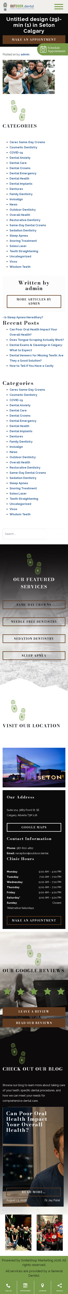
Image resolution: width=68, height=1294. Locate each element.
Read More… (33, 1192)
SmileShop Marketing (37, 1260)
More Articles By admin (34, 301)
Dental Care (18, 163)
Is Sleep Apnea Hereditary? (23, 317)
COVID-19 (16, 152)
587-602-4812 (25, 848)
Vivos (13, 261)
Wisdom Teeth (20, 266)
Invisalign (16, 199)
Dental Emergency (23, 173)
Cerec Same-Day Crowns (27, 142)
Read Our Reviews (34, 1023)
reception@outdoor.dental (32, 853)
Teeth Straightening (24, 251)
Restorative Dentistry (25, 220)
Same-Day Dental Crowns (28, 225)
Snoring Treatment (23, 240)
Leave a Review (34, 1011)
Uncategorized (20, 256)
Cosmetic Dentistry (23, 147)
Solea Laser (18, 246)
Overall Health (20, 215)
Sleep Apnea (19, 235)
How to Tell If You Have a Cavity (32, 365)
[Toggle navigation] (58, 6)
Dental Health (19, 178)
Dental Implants (21, 183)
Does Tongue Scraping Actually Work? (37, 340)
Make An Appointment (34, 40)
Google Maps (34, 827)
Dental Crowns (20, 168)
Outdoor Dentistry (23, 209)
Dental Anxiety (20, 157)
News (13, 204)
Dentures (16, 189)
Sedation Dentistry (23, 230)
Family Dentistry (21, 194)
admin (25, 54)
